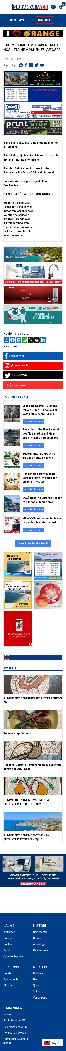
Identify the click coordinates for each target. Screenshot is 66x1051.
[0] (61, 7)
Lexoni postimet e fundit (33, 543)
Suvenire (44, 20)
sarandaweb (22, 215)
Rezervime (17, 20)
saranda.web (25, 211)
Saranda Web (22, 202)
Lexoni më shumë (33, 421)
